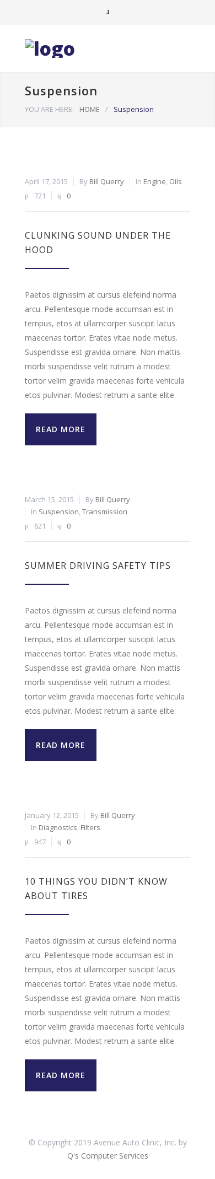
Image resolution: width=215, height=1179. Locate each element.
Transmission (104, 511)
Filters (90, 827)
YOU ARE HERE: (49, 109)
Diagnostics (58, 827)
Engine (154, 181)
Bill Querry (106, 181)
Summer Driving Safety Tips (98, 565)
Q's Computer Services (107, 1155)
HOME (89, 109)
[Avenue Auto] (99, 48)
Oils (175, 181)
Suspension (59, 511)
